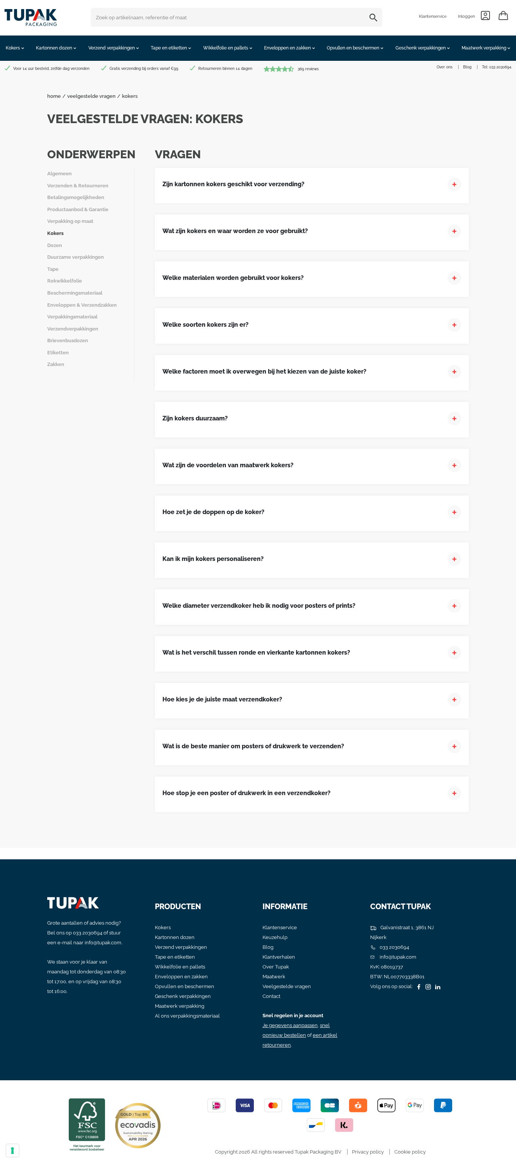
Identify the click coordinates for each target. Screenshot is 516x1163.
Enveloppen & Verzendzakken (82, 305)
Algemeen (59, 173)
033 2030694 (500, 67)
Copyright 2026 (232, 1152)
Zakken (55, 364)
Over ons (445, 67)
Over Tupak (276, 967)
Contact (271, 996)
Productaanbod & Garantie (77, 209)
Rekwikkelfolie (64, 281)
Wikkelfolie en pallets (180, 967)
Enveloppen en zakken (181, 976)
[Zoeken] (374, 17)
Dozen (54, 245)
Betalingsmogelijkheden (75, 197)
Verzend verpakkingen (181, 947)
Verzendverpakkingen (72, 329)
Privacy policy (368, 1152)
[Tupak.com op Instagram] (427, 986)
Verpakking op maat (70, 221)
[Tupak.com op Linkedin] (437, 986)
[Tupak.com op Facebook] (418, 986)
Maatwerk (274, 976)
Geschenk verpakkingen (183, 996)
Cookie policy (410, 1152)
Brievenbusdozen (67, 340)
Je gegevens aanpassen (290, 1025)
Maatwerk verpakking (179, 1006)
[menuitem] (15, 48)
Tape (53, 269)
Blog (467, 67)
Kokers (55, 233)
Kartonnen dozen (175, 937)
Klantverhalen (279, 957)
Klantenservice (432, 16)
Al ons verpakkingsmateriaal (187, 1016)
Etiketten (58, 352)
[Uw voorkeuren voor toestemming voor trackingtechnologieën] (12, 1150)
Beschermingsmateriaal (74, 293)
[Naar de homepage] (31, 16)
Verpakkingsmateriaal (72, 317)
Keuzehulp (275, 937)
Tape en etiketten (175, 957)
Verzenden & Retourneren (77, 185)
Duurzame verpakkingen (75, 257)
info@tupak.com (103, 942)
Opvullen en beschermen (184, 986)
